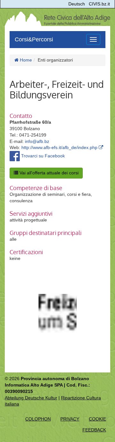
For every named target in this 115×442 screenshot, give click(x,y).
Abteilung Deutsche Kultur (31, 397)
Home (25, 60)
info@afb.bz (37, 141)
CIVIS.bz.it (99, 3)
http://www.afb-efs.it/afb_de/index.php (60, 147)
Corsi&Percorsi (34, 39)
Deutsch (76, 3)
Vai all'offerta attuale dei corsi (48, 172)
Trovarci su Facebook (42, 155)
